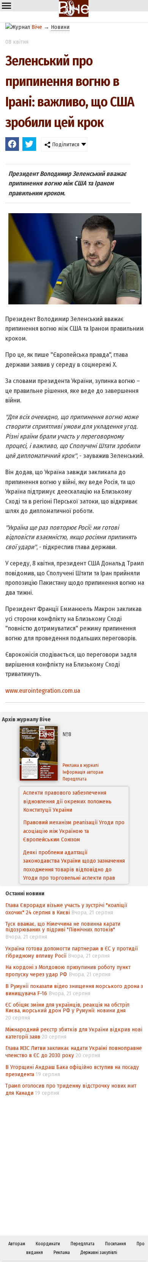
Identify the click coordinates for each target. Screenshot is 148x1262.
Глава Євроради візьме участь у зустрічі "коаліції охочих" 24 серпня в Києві (66, 909)
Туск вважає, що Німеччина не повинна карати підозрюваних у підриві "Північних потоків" (62, 926)
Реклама (62, 1252)
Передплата (75, 779)
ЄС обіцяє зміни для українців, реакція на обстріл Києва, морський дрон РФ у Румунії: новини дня (67, 1007)
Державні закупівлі (98, 1252)
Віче (36, 27)
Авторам (16, 1243)
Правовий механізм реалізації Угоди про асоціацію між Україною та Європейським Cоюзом (73, 801)
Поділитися (64, 144)
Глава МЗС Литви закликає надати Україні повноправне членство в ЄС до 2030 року (73, 1052)
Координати (48, 1243)
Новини (60, 27)
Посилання (115, 1243)
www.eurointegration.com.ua (42, 691)
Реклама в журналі (81, 765)
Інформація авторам (83, 772)
